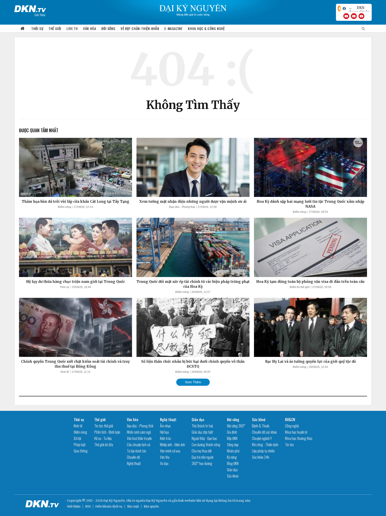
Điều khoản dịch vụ (108, 506)
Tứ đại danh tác (136, 451)
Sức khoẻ (232, 476)
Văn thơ (164, 457)
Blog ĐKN (233, 463)
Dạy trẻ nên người (202, 457)
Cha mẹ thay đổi (202, 451)
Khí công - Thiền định (265, 444)
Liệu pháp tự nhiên (263, 451)
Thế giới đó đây (103, 444)
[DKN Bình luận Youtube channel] (354, 16)
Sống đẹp (233, 444)
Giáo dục (198, 419)
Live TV (72, 28)
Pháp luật (80, 444)
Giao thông (81, 451)
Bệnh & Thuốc (261, 426)
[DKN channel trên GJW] (359, 8)
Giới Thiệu (39, 14)
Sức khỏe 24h (260, 457)
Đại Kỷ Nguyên (156, 501)
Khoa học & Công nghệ (206, 28)
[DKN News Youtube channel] (346, 16)
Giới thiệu (73, 506)
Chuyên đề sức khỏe (264, 432)
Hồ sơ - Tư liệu (103, 438)
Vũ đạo (164, 463)
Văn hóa (89, 28)
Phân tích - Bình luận (107, 432)
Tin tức (289, 444)
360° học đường (202, 463)
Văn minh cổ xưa (170, 451)
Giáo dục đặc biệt (202, 432)
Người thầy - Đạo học (204, 438)
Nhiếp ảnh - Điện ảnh (172, 444)
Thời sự (37, 28)
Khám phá (233, 451)
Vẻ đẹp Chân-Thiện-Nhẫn (140, 28)
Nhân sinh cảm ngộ (139, 432)
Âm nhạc (165, 426)
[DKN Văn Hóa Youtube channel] (361, 16)
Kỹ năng (232, 457)
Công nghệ (292, 426)
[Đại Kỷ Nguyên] (30, 7)
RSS (88, 506)
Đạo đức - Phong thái (182, 207)
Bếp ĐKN (232, 438)
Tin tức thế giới (103, 426)
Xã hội (77, 438)
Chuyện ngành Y (262, 438)
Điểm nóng (64, 207)
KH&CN (290, 419)
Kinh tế (65, 371)
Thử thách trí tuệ (202, 426)
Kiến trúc (165, 438)
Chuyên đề (133, 457)
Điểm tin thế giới (300, 287)
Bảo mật (133, 506)
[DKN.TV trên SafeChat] (339, 8)
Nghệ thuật (134, 463)
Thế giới (54, 28)
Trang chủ (22, 28)
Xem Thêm (193, 382)
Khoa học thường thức (299, 438)
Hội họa (164, 432)
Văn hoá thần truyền (139, 438)
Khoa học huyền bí (296, 432)
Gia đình (232, 432)
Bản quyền (151, 506)
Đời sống (108, 28)
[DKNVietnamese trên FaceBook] (344, 8)
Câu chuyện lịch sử (138, 444)
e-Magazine (173, 28)
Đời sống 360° (236, 426)
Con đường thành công (206, 444)
